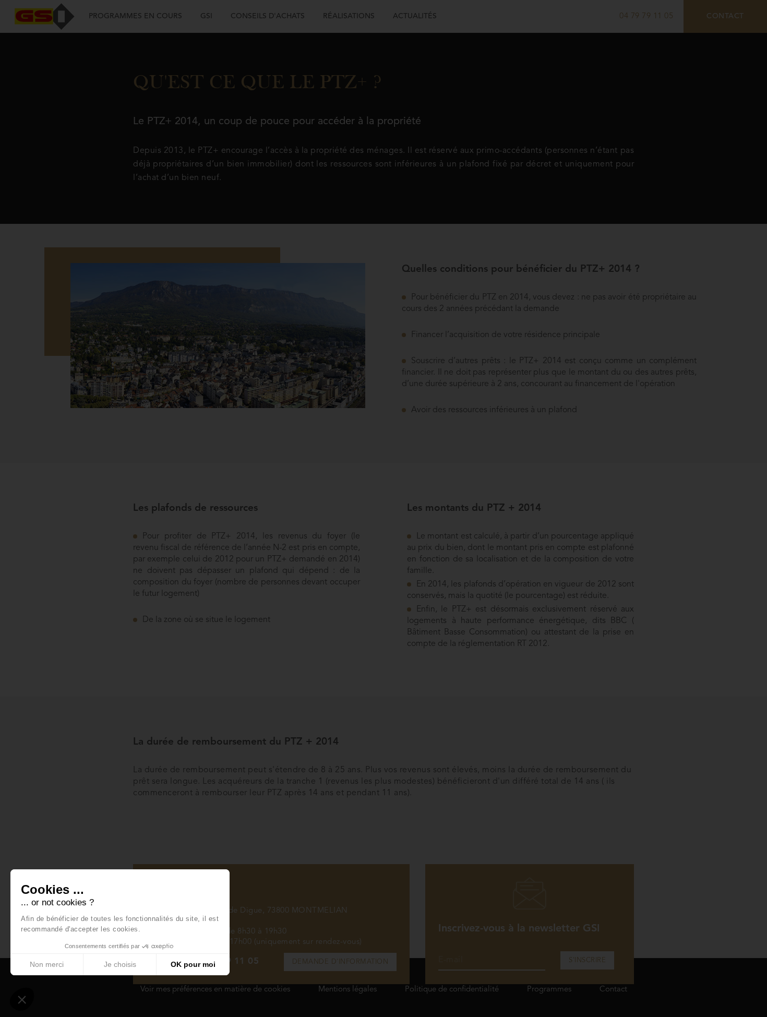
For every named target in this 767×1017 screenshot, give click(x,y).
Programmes (549, 990)
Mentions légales (347, 990)
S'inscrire (587, 960)
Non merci (47, 964)
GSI (206, 16)
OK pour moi (193, 964)
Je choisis (120, 964)
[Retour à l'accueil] (45, 16)
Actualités (415, 16)
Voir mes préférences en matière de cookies (215, 990)
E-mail (450, 960)
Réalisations (349, 16)
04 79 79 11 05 (646, 16)
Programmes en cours (135, 16)
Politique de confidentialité (452, 990)
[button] (21, 999)
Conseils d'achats (268, 16)
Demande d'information (340, 962)
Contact (725, 16)
